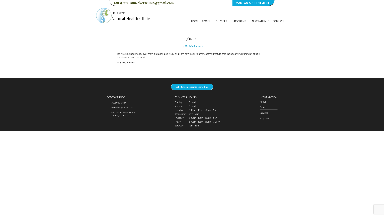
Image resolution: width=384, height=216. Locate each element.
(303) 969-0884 (125, 3)
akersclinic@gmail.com (156, 3)
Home (194, 21)
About (206, 21)
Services (222, 21)
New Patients (260, 21)
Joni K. (192, 39)
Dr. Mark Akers (193, 46)
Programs (240, 21)
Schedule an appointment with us (192, 87)
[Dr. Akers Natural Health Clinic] (123, 15)
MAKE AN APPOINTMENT (252, 3)
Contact (278, 21)
